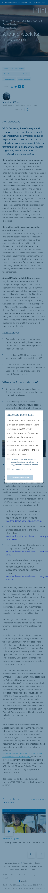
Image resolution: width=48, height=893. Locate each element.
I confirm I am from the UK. (21, 469)
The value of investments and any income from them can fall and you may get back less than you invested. (25, 462)
